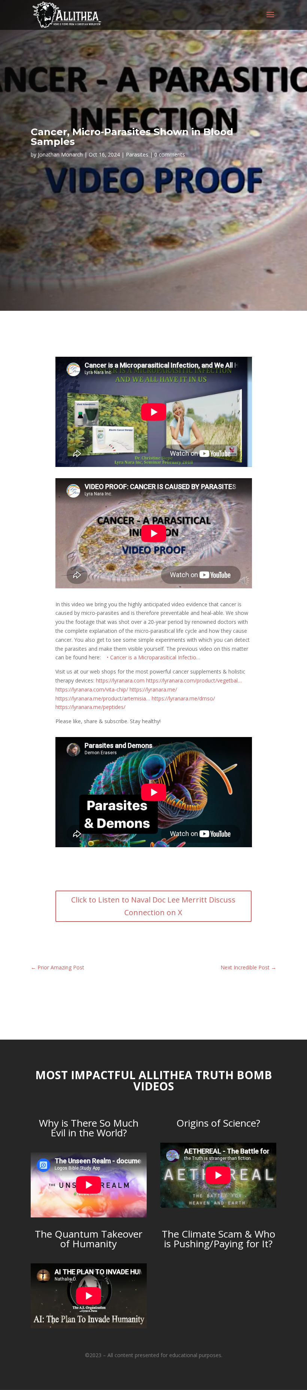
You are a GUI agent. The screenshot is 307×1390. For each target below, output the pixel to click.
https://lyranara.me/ (153, 689)
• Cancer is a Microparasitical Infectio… (154, 657)
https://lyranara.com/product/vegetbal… (194, 680)
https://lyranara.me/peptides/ (90, 707)
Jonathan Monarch (60, 154)
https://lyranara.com (120, 680)
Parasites (137, 154)
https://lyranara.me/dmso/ (183, 698)
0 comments (169, 154)
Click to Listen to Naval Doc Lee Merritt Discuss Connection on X (153, 906)
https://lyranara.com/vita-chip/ (91, 689)
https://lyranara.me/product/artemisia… (102, 698)
